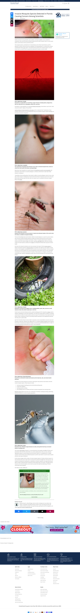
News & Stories (40, 0)
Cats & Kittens (17, 590)
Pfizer (31, 321)
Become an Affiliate (18, 577)
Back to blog (40, 517)
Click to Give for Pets (43, 569)
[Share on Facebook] (11, 13)
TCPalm (20, 179)
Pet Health (17, 595)
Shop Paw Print (55, 572)
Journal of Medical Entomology (35, 106)
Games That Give (43, 580)
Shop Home (55, 577)
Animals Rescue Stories (19, 589)
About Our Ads (30, 575)
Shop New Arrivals (56, 583)
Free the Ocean (42, 578)
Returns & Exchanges (18, 570)
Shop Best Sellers (56, 570)
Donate (55, 0)
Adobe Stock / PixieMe (22, 101)
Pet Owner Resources (18, 594)
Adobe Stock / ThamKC (22, 307)
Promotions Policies (31, 572)
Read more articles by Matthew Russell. (25, 507)
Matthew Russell (22, 18)
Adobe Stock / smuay (22, 445)
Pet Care (16, 597)
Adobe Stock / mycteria (22, 231)
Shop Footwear (55, 575)
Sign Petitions (28, 0)
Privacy (29, 570)
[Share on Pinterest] (11, 25)
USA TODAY (40, 241)
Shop (17, 0)
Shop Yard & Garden (56, 578)
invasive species (47, 246)
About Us (16, 575)
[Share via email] (11, 22)
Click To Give (12, 0)
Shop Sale (54, 581)
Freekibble (42, 577)
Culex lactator (22, 450)
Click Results (17, 578)
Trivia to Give (42, 573)
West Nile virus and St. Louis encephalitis (43, 170)
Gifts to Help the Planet (44, 590)
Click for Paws (42, 575)
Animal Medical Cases (44, 592)
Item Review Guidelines (31, 573)
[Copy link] (11, 19)
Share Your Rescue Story (19, 602)
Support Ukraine (43, 595)
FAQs (16, 573)
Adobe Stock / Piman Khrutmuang (24, 376)
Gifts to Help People (43, 589)
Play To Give (34, 0)
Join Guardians (22, 0)
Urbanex (48, 312)
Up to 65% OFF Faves (56, 530)
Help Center (17, 569)
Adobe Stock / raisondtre (22, 165)
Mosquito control (18, 391)
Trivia (52, 0)
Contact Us (17, 572)
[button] (63, 3)
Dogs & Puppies (17, 592)
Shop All (54, 569)
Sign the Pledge (34, 496)
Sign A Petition (42, 581)
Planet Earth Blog (18, 600)
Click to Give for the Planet (44, 572)
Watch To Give (47, 0)
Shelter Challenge (61, 0)
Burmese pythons (30, 247)
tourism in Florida (43, 321)
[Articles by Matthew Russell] (16, 504)
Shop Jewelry (55, 580)
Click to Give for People (44, 570)
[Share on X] (11, 16)
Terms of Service (30, 569)
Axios (24, 47)
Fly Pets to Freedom (43, 594)
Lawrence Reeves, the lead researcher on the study (24, 110)
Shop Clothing (55, 573)
